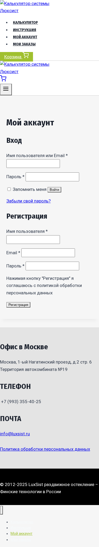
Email (13, 252)
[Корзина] (3, 80)
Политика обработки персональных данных (45, 449)
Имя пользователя (27, 231)
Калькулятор (25, 22)
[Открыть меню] (6, 89)
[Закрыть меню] (1, 510)
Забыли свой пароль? (28, 201)
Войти (54, 190)
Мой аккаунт (25, 37)
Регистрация (18, 305)
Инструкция (24, 29)
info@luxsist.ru (15, 433)
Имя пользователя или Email (37, 155)
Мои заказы (24, 44)
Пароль (15, 176)
